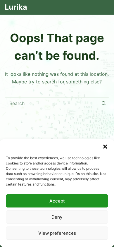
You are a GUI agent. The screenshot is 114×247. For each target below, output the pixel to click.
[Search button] (103, 103)
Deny (57, 217)
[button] (105, 147)
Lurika (16, 7)
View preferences (57, 233)
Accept (57, 201)
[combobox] (51, 103)
